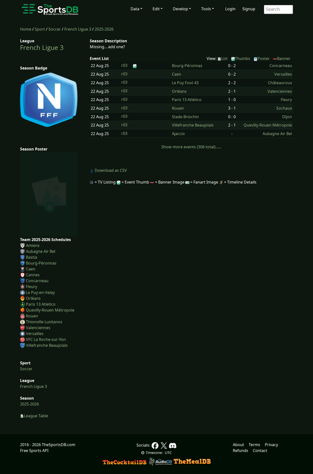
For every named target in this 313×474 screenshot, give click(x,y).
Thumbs (242, 58)
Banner (284, 58)
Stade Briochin (185, 116)
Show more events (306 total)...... (191, 147)
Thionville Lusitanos (44, 321)
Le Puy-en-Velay (40, 292)
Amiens (33, 245)
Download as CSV (110, 170)
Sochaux (284, 108)
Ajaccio (178, 133)
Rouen (32, 316)
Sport (40, 29)
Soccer (54, 29)
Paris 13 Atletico (41, 304)
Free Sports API (34, 450)
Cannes (33, 274)
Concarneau (37, 280)
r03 (124, 65)
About (238, 444)
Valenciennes (38, 327)
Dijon (287, 116)
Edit (156, 9)
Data (135, 9)
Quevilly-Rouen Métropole (50, 310)
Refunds (240, 450)
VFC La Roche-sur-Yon (46, 339)
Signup (248, 9)
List (224, 58)
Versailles (35, 333)
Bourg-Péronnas (41, 263)
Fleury (31, 286)
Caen (30, 269)
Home (25, 29)
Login (230, 9)
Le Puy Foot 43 (185, 82)
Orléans (33, 298)
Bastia (31, 257)
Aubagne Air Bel (40, 251)
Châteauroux (280, 82)
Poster (263, 58)
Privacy (271, 444)
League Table (36, 415)
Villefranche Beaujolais (47, 345)
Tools (206, 9)
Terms (254, 444)
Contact (260, 450)
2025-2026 (104, 29)
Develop (180, 9)
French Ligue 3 (77, 29)
